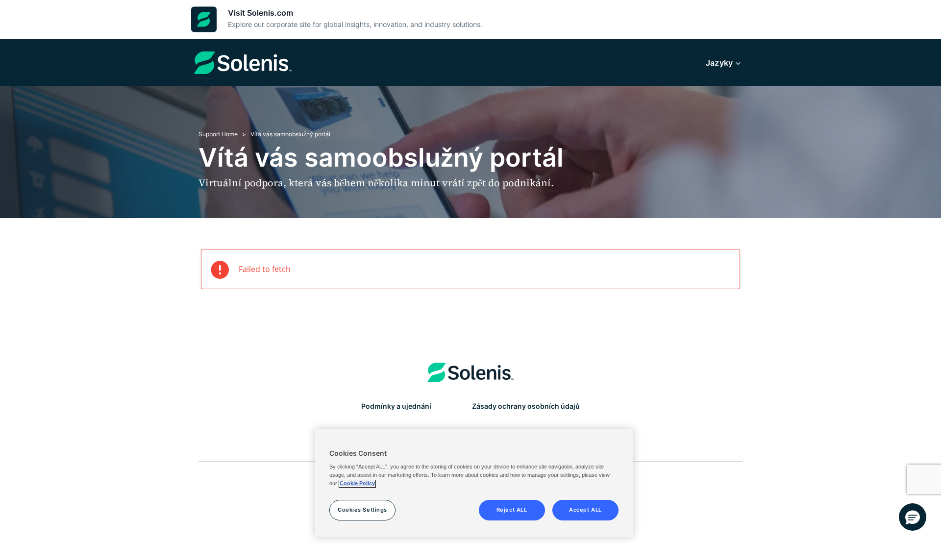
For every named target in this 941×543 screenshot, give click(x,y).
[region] (474, 483)
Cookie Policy (357, 484)
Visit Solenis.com (260, 13)
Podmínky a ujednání (396, 406)
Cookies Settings (362, 510)
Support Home (218, 134)
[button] (912, 517)
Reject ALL (511, 510)
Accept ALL (585, 510)
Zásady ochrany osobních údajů (526, 406)
